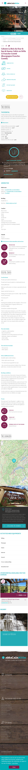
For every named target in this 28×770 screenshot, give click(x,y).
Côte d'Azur (3, 681)
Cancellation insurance (6, 751)
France (2, 36)
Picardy (3, 684)
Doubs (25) (8, 510)
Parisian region (4, 734)
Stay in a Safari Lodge (6, 732)
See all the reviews (8, 174)
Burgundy (3, 679)
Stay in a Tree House (6, 702)
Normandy (3, 686)
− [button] (2, 444)
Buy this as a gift (13, 97)
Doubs (4, 39)
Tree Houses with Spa (6, 726)
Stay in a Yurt (4, 712)
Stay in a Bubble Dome (6, 703)
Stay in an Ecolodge (5, 714)
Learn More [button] (15, 763)
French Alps (3, 688)
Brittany (3, 690)
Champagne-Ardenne (6, 683)
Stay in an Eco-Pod (5, 705)
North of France (4, 731)
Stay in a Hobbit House (6, 707)
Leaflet (14, 485)
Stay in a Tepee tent (5, 710)
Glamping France (5, 727)
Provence (3, 678)
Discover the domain (14, 526)
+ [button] (2, 442)
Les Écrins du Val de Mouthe (14, 39)
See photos (14, 28)
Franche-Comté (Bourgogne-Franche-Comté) (13, 38)
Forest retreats (4, 738)
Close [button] (14, 767)
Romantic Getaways (5, 736)
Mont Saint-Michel (5, 739)
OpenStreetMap (20, 485)
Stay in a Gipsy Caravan (6, 708)
